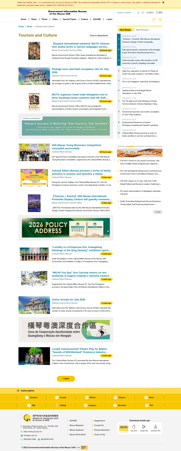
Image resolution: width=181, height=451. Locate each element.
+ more (157, 212)
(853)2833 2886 (29, 439)
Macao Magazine (77, 425)
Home (21, 26)
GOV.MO (73, 421)
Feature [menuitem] (84, 19)
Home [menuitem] (23, 19)
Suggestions (99, 421)
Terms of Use (99, 434)
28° (151, 13)
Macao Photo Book (78, 434)
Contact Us (99, 425)
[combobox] (101, 36)
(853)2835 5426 (47, 439)
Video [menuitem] (55, 19)
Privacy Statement (101, 430)
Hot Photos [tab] (142, 30)
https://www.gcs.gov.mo (33, 432)
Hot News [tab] (125, 30)
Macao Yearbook (77, 430)
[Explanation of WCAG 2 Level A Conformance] (82, 447)
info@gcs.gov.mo (30, 435)
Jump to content (124, 12)
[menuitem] (34, 19)
